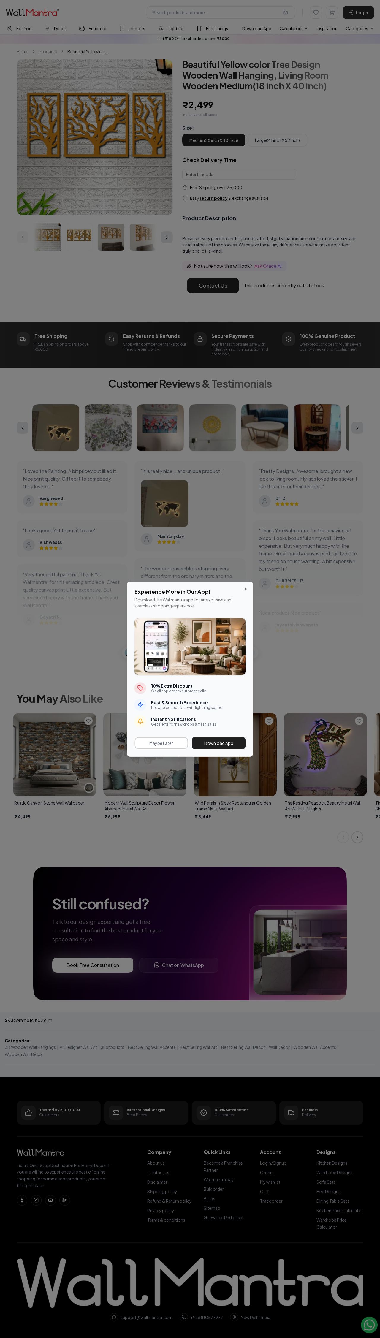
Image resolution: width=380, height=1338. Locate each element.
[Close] (245, 589)
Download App (218, 743)
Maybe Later (161, 743)
